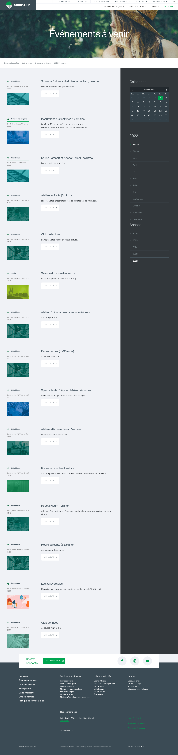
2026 (135, 233)
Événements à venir (64, 1)
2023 (135, 254)
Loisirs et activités (11, 63)
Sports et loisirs (100, 681)
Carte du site (64, 747)
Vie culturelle (99, 686)
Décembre (137, 219)
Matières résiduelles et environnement (74, 697)
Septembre (138, 199)
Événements (27, 63)
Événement (98, 694)
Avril (135, 165)
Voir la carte (64, 721)
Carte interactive (101, 1)
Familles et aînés (66, 694)
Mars (135, 158)
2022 (56, 63)
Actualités (82, 1)
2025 (135, 240)
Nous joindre (141, 1)
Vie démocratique (134, 683)
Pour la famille (99, 692)
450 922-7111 (68, 730)
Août (135, 192)
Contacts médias (27, 684)
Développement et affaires (138, 689)
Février (136, 151)
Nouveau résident (67, 686)
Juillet (135, 185)
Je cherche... (169, 6)
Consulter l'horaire (135, 718)
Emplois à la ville (122, 1)
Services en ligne (66, 681)
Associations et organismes (104, 683)
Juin (135, 178)
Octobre (136, 205)
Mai (134, 171)
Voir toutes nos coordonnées (139, 723)
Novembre (137, 212)
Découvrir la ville (134, 681)
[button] (132, 89)
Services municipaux (68, 683)
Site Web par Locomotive (136, 747)
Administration (133, 686)
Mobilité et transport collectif (71, 689)
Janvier (64, 63)
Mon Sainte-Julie (160, 1)
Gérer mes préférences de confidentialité (98, 747)
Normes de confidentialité (77, 747)
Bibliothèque (99, 689)
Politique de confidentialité (31, 700)
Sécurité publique (67, 692)
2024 (135, 247)
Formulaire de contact (136, 728)
